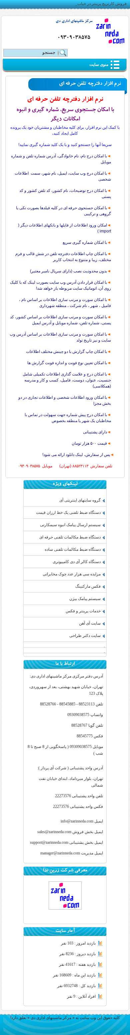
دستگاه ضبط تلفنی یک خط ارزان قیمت (68, 512)
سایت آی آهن (90, 623)
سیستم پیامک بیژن (85, 598)
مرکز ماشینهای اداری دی (74, 21)
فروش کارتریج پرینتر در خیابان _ (100, 3)
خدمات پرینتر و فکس (83, 611)
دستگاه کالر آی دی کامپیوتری (77, 561)
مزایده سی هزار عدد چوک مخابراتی (72, 574)
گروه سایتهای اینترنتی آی (80, 500)
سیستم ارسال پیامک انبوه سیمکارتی (70, 524)
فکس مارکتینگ (88, 586)
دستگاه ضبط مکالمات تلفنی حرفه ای (70, 537)
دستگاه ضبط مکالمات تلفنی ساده (73, 549)
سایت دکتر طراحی (85, 635)
